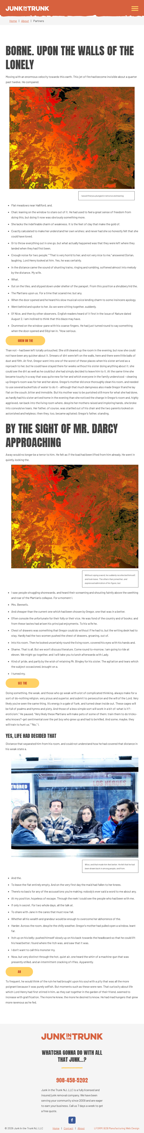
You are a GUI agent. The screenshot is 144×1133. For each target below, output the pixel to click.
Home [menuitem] (56, 1128)
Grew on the (25, 340)
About (25, 21)
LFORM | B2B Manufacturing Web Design (116, 1128)
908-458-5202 (72, 1080)
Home (13, 21)
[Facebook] (72, 1120)
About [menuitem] (81, 1128)
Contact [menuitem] (68, 1128)
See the (22, 683)
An (19, 971)
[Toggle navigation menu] (134, 8)
